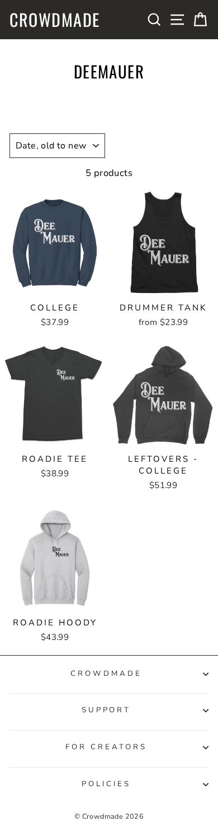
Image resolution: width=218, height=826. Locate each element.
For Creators (106, 747)
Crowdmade (55, 20)
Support (106, 710)
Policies (106, 784)
